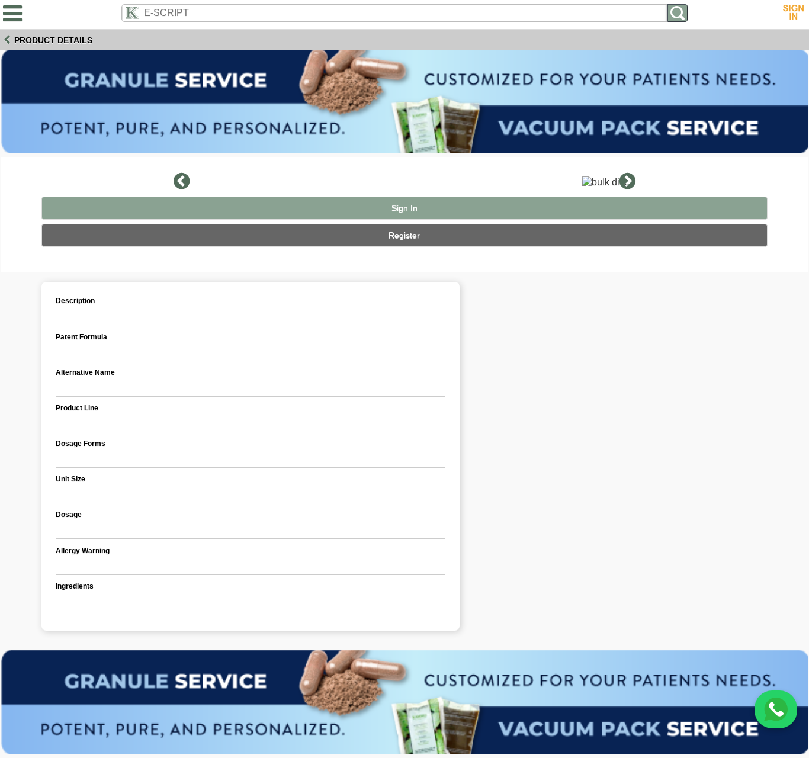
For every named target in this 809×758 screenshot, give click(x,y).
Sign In (404, 208)
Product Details (53, 40)
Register (404, 235)
